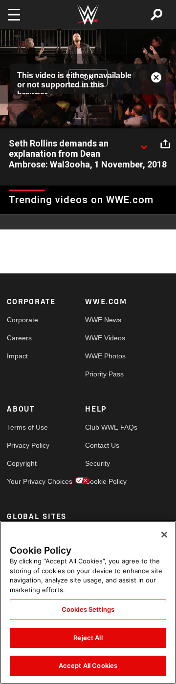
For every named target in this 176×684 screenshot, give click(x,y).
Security (97, 463)
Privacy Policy (26, 445)
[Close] (164, 534)
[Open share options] (165, 144)
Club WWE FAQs (104, 427)
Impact (17, 356)
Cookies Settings (88, 609)
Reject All (87, 638)
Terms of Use (26, 427)
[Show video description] (143, 144)
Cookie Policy (104, 481)
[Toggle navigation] (14, 14)
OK (88, 77)
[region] (88, 602)
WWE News (103, 320)
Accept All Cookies (88, 665)
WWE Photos (104, 356)
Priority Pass (104, 374)
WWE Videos (104, 338)
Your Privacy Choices (26, 481)
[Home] (88, 14)
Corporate (22, 320)
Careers (19, 338)
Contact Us (102, 445)
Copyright (22, 463)
